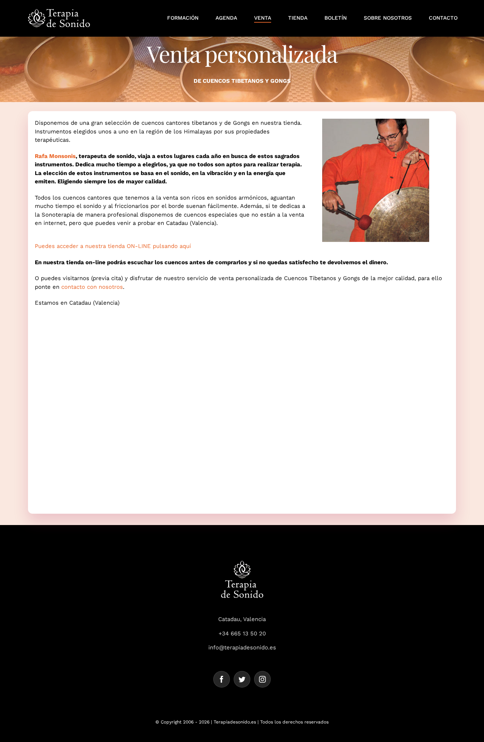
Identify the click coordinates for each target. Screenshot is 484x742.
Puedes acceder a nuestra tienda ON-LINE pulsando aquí (113, 246)
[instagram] (262, 679)
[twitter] (242, 679)
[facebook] (221, 679)
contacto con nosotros (92, 286)
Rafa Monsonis (55, 156)
